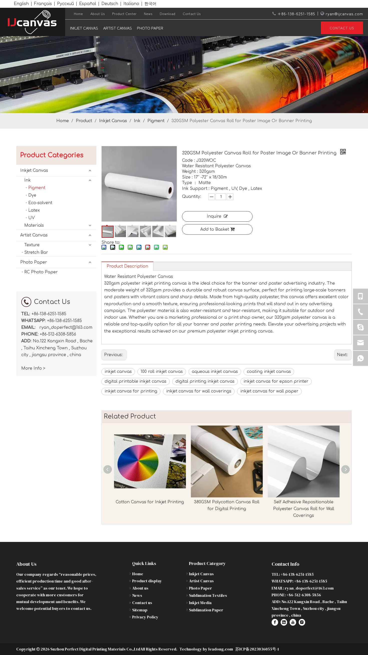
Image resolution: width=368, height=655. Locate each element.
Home (78, 13)
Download (167, 13)
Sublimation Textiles (208, 595)
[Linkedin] (284, 622)
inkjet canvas (118, 371)
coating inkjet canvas (269, 371)
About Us (97, 13)
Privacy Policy (145, 617)
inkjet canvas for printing (131, 391)
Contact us (142, 602)
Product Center (124, 13)
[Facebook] (275, 622)
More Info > (33, 368)
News (148, 13)
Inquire (214, 216)
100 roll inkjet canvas (162, 371)
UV (31, 218)
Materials (34, 225)
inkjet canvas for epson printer (276, 381)
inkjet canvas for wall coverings (198, 391)
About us (140, 588)
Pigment (36, 188)
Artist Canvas (117, 28)
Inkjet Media (200, 602)
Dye (32, 195)
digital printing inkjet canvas (205, 381)
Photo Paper (150, 28)
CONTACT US (342, 27)
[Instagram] (302, 622)
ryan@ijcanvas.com (344, 14)
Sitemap (139, 610)
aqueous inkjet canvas (215, 371)
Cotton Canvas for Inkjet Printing (150, 502)
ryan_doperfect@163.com (65, 327)
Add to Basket (214, 229)
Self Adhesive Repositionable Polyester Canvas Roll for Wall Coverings (303, 509)
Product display (147, 581)
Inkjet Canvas (84, 28)
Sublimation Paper (206, 610)
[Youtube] (293, 622)
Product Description (127, 266)
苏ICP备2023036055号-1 (257, 649)
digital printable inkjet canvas (135, 381)
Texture (32, 245)
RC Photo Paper (41, 272)
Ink (27, 180)
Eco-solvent (40, 203)
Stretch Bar (36, 252)
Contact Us (192, 13)
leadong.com (220, 649)
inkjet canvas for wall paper (269, 391)
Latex (34, 210)
